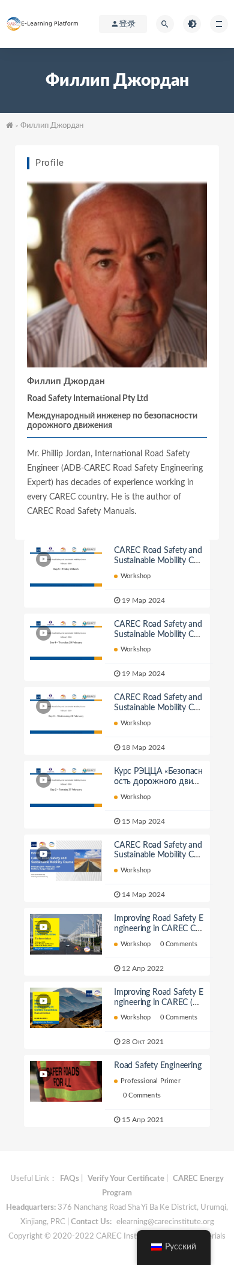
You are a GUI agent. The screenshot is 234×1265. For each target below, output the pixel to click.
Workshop (136, 576)
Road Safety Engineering (157, 1065)
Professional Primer (151, 1081)
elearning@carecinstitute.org (165, 1222)
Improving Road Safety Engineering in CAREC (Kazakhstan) (158, 1002)
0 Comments (179, 944)
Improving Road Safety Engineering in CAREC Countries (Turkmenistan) (158, 928)
